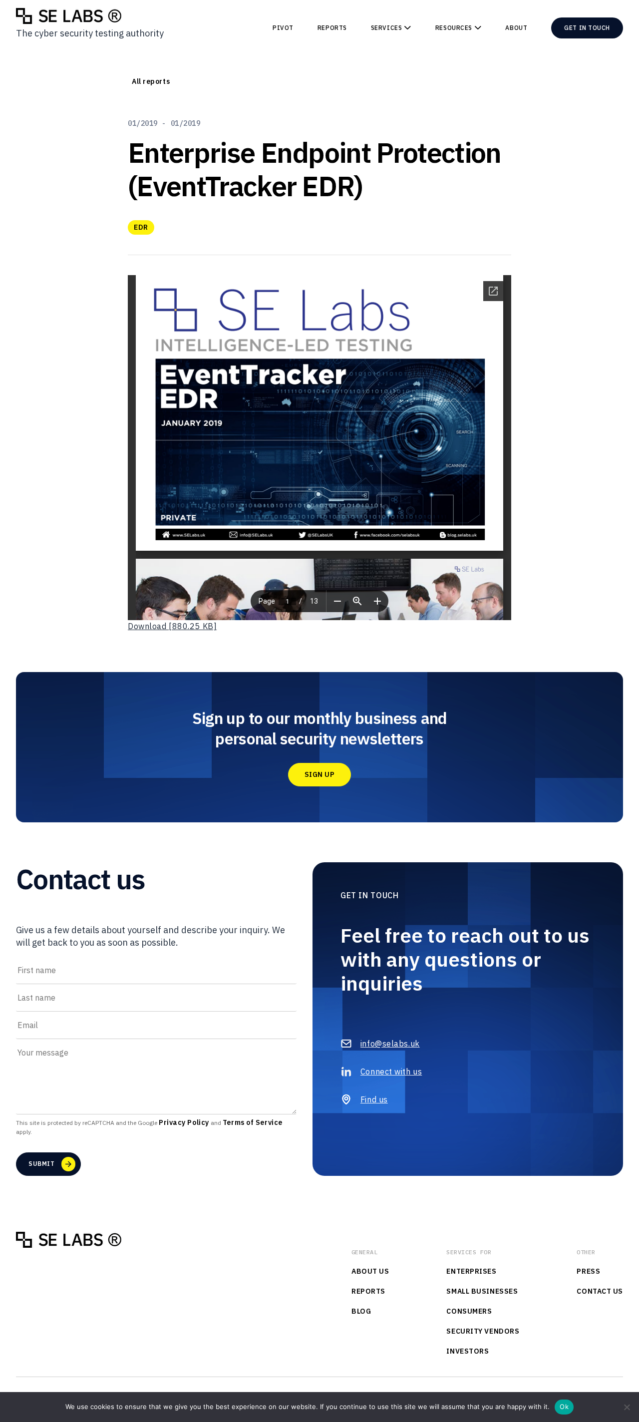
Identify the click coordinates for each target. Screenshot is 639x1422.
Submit (41, 1163)
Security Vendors (482, 1331)
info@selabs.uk (390, 1044)
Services (386, 27)
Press (588, 1271)
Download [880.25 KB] (172, 626)
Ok (564, 1407)
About (516, 27)
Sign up (320, 774)
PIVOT (283, 27)
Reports (332, 27)
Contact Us (600, 1291)
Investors (467, 1351)
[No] (627, 1407)
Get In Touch (587, 27)
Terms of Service (253, 1122)
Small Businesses (482, 1291)
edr (141, 227)
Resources (453, 27)
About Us (370, 1271)
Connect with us (391, 1071)
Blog (361, 1311)
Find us (374, 1099)
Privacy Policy (184, 1122)
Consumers (469, 1311)
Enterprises (471, 1271)
